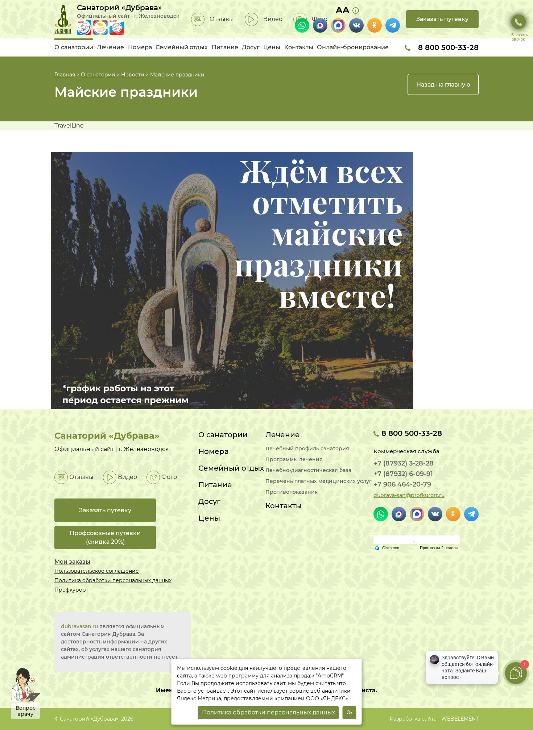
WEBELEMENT (460, 719)
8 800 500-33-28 (447, 47)
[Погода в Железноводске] (416, 539)
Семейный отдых (182, 47)
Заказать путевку (442, 19)
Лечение (110, 47)
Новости (132, 74)
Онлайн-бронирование (353, 47)
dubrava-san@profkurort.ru (409, 495)
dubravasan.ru (79, 626)
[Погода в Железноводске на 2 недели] (439, 548)
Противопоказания (291, 492)
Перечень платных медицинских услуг (318, 481)
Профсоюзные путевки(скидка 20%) (105, 537)
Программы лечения (294, 459)
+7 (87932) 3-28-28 (403, 463)
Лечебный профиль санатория (307, 448)
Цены (271, 47)
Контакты (298, 47)
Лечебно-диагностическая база (308, 470)
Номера (140, 47)
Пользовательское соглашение (96, 571)
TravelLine (69, 125)
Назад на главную (443, 84)
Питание (225, 47)
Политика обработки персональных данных (113, 580)
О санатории (73, 47)
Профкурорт (71, 590)
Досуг (251, 47)
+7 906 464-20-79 (402, 484)
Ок (349, 712)
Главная (64, 74)
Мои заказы (72, 561)
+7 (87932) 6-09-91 (403, 474)
